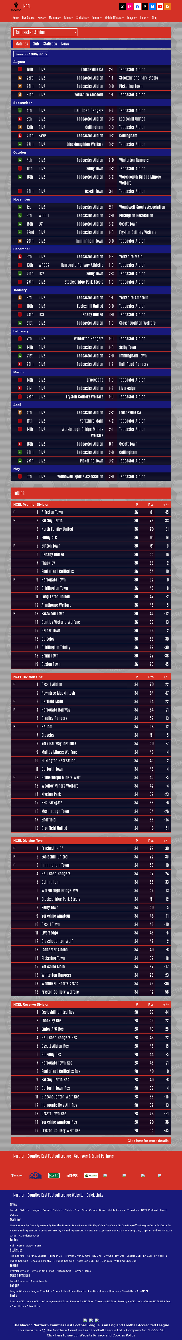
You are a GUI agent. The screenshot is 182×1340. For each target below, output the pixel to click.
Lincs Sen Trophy (51, 1230)
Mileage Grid (64, 1271)
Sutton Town (51, 546)
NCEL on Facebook (70, 1301)
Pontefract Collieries (58, 571)
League (131, 18)
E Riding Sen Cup (28, 1230)
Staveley (48, 735)
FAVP (42, 136)
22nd (30, 232)
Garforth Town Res (56, 1088)
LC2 (41, 273)
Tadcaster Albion (132, 69)
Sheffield (49, 820)
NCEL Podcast (149, 1210)
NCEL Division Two (28, 840)
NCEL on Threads (94, 1301)
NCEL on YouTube (140, 1301)
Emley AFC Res (52, 1029)
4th (29, 110)
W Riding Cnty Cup (136, 1230)
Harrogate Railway (56, 710)
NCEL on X (25, 1301)
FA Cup (161, 1225)
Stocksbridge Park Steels (138, 78)
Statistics (81, 18)
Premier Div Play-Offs (90, 1225)
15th (30, 224)
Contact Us (59, 1291)
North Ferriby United (57, 529)
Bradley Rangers (54, 718)
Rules (71, 1291)
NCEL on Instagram (45, 1301)
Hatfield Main (52, 701)
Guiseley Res (51, 1054)
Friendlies (155, 1230)
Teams (95, 18)
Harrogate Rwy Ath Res (59, 1105)
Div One (110, 1225)
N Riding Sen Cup (74, 1230)
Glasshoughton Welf (57, 941)
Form (38, 1245)
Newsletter (128, 1291)
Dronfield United (54, 828)
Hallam (47, 727)
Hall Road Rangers (88, 110)
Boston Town (51, 664)
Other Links (33, 1306)
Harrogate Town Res (57, 1063)
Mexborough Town (55, 811)
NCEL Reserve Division (31, 1004)
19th (30, 69)
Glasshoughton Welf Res (60, 1097)
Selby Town (94, 168)
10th (30, 306)
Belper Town (51, 630)
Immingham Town (89, 241)
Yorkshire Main (130, 257)
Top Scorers (17, 1256)
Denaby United (92, 314)
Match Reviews (116, 1210)
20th (30, 136)
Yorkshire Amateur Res (59, 1122)
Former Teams (82, 1271)
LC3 (41, 314)
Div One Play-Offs (127, 1225)
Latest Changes (19, 1281)
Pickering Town (130, 86)
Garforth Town (52, 769)
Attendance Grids (29, 1235)
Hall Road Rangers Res (59, 1037)
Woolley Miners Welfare (60, 786)
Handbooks (84, 1291)
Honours (114, 1291)
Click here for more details (148, 1140)
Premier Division (52, 1210)
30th (30, 95)
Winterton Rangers (133, 160)
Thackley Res (51, 1020)
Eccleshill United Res (58, 1012)
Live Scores (28, 18)
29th (30, 241)
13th (30, 127)
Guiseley (48, 639)
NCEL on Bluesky (117, 1301)
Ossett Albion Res (55, 1046)
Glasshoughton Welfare (85, 144)
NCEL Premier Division (31, 504)
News (41, 18)
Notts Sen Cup (95, 1230)
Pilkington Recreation (136, 215)
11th (30, 168)
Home (16, 18)
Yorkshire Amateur (88, 95)
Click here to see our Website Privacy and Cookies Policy (91, 1335)
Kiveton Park (51, 794)
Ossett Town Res (54, 1113)
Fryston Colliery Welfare (137, 232)
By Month (54, 1225)
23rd (30, 78)
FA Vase (159, 1256)
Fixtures (24, 1210)
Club (35, 44)
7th (29, 338)
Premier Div (69, 1225)
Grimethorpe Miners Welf (61, 777)
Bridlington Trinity (56, 647)
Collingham (94, 127)
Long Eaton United (56, 596)
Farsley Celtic (52, 520)
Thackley (48, 563)
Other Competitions (93, 1210)
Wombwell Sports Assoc (60, 983)
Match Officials (113, 18)
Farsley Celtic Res (55, 1080)
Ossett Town (94, 191)
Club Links (18, 1306)
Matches (54, 18)
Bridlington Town (55, 588)
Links (143, 18)
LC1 (41, 224)
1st (29, 207)
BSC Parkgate (52, 803)
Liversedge (95, 380)
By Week (41, 1225)
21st (30, 356)
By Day (30, 1225)
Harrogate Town (54, 580)
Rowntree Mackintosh (58, 693)
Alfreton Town (52, 512)
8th (29, 215)
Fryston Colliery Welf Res (61, 1130)
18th (30, 177)
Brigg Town (50, 656)
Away (29, 1245)
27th (30, 144)
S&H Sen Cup (114, 1230)
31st (30, 323)
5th (29, 476)
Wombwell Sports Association (142, 207)
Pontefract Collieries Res (61, 1071)
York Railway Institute (59, 743)
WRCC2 (44, 265)
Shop (154, 18)
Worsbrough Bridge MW (60, 890)
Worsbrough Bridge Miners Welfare (140, 180)
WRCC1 (44, 215)
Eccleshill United (132, 119)
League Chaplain (40, 1291)
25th (30, 86)
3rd (29, 298)
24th (30, 314)
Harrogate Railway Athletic (82, 265)
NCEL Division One (28, 676)
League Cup (147, 1225)
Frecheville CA (92, 69)
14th (30, 347)
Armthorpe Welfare (56, 605)
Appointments (39, 1281)
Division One (72, 1210)
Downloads (100, 1291)
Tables (67, 18)
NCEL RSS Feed (162, 1301)
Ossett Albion (52, 684)
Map (51, 1271)
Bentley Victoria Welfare (61, 622)
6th (29, 119)
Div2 (42, 69)
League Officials (19, 1291)
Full (12, 1245)
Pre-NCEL (142, 1291)
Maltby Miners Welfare (59, 752)
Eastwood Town (53, 614)
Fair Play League (36, 1256)
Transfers (133, 1210)
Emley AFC (49, 537)
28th (30, 364)
